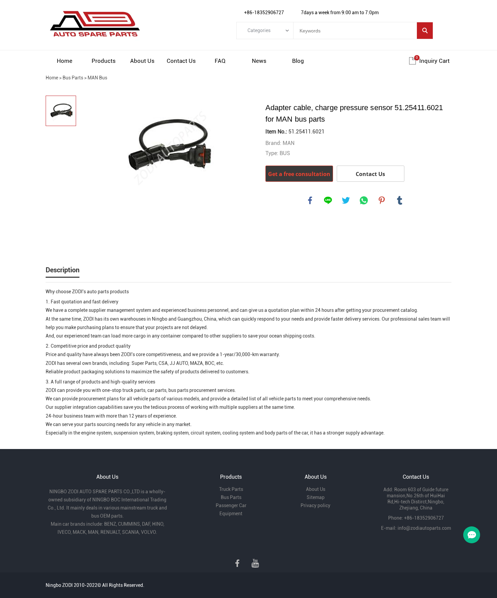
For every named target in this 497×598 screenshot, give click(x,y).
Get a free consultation (299, 174)
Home (64, 60)
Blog (298, 60)
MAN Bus (97, 77)
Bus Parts (73, 77)
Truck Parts (231, 489)
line (328, 200)
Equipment (230, 513)
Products (104, 60)
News (259, 60)
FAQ (220, 60)
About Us (142, 60)
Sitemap (316, 497)
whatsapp (364, 200)
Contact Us (181, 60)
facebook (310, 200)
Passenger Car (231, 505)
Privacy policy (315, 505)
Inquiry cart (434, 60)
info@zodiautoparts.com (424, 528)
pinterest (382, 200)
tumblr (400, 200)
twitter (346, 200)
